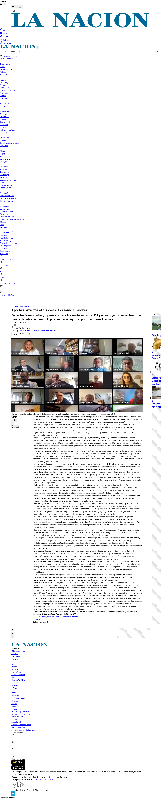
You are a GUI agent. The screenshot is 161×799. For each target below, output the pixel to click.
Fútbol (2, 151)
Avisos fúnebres (6, 211)
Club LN (6, 40)
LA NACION (17, 306)
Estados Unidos (6, 103)
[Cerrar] (37, 47)
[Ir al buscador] (14, 11)
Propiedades (5, 88)
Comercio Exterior (7, 90)
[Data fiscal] (13, 795)
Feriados (3, 177)
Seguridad (4, 114)
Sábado (3, 222)
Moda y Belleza (6, 185)
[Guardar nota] (13, 416)
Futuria (3, 80)
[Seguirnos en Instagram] (13, 749)
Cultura (3, 119)
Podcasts (4, 182)
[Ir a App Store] (18, 769)
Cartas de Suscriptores (9, 143)
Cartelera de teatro (8, 198)
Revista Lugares (6, 238)
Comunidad (5, 122)
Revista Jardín (5, 246)
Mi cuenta (7, 43)
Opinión (25, 306)
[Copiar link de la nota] (13, 423)
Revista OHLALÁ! (6, 232)
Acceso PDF (5, 206)
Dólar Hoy (4, 82)
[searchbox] (79, 51)
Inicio (5, 30)
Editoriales (4, 138)
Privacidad (49, 779)
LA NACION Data (7, 69)
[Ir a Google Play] (18, 764)
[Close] (13, 630)
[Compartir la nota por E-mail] (18, 426)
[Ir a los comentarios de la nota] (15, 416)
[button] (80, 170)
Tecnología (4, 172)
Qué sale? (4, 193)
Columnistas (5, 140)
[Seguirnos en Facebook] (13, 736)
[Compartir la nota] (13, 420)
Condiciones (40, 779)
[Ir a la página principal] (81, 27)
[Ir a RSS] (13, 756)
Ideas (2, 224)
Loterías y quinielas (8, 180)
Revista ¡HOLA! (6, 235)
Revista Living (5, 240)
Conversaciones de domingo (12, 219)
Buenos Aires (5, 111)
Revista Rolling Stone (8, 243)
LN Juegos (4, 167)
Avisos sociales (6, 214)
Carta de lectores (7, 217)
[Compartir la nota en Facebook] (13, 426)
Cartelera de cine (7, 196)
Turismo (3, 169)
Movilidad (4, 93)
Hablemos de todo (7, 130)
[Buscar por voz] (158, 51)
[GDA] (18, 787)
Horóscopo (4, 174)
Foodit (5, 37)
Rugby (2, 153)
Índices (3, 95)
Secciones (7, 33)
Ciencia (3, 127)
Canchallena (5, 159)
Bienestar (4, 124)
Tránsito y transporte (9, 64)
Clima (2, 66)
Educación (4, 117)
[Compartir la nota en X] (15, 426)
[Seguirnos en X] (13, 743)
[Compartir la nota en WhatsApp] (15, 420)
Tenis (2, 156)
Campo (3, 85)
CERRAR (3, 1)
